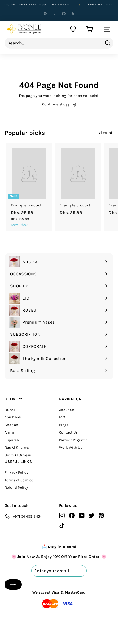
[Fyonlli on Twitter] (91, 515)
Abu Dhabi (14, 417)
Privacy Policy (16, 472)
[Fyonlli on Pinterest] (101, 515)
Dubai (10, 410)
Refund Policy (16, 487)
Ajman (10, 432)
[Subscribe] (13, 584)
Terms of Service (19, 480)
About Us (66, 410)
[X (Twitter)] (73, 13)
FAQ (62, 417)
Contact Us (68, 432)
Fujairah (12, 440)
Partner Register (73, 440)
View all (106, 132)
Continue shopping (59, 104)
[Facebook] (45, 13)
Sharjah (11, 425)
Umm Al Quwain (18, 455)
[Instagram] (54, 13)
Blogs (64, 425)
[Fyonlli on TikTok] (62, 525)
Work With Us (70, 447)
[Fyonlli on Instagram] (62, 515)
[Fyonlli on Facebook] (72, 515)
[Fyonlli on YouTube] (82, 515)
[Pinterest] (64, 13)
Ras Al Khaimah (18, 447)
